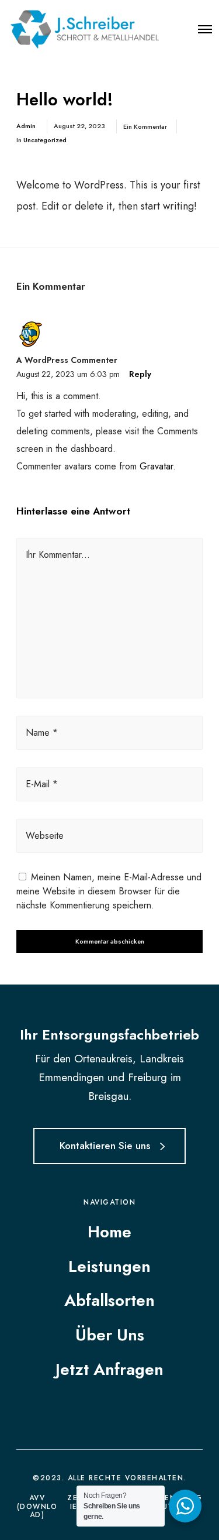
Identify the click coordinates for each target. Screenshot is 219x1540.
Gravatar (156, 466)
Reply (140, 374)
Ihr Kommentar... (58, 554)
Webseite (45, 835)
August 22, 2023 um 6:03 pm (68, 374)
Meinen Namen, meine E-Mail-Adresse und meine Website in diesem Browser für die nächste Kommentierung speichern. (108, 891)
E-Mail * (42, 784)
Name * (42, 732)
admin (26, 126)
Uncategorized (45, 140)
